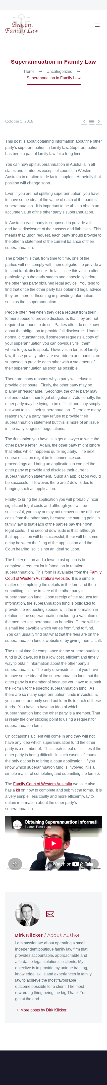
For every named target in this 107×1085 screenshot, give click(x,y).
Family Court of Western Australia (42, 784)
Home (50, 32)
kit (18, 790)
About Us (72, 32)
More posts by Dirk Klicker (43, 1010)
